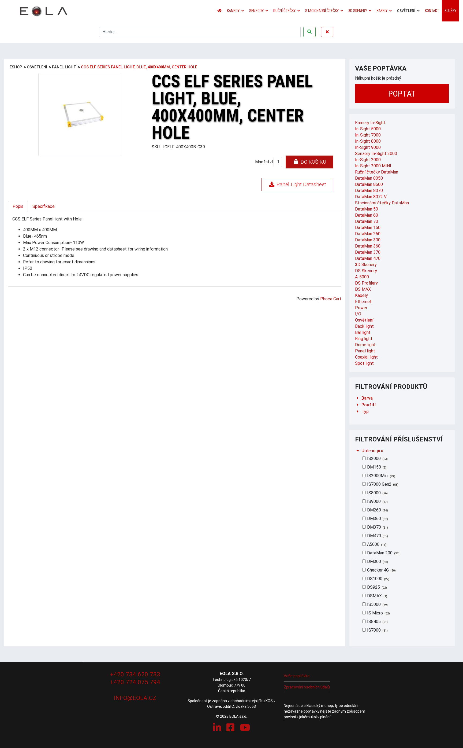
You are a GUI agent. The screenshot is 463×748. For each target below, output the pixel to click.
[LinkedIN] (217, 727)
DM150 (376, 467)
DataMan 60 (366, 215)
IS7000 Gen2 (382, 484)
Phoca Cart (330, 298)
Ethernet (363, 301)
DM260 (377, 510)
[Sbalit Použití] (357, 404)
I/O (358, 313)
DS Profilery (366, 283)
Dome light (365, 344)
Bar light (363, 332)
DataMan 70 (366, 221)
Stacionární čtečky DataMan (382, 202)
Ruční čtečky (284, 11)
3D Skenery (357, 11)
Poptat (402, 94)
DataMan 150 (367, 227)
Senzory (256, 11)
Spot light (364, 363)
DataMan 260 (367, 233)
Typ (365, 411)
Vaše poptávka (296, 676)
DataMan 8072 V (371, 196)
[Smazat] (327, 32)
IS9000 (377, 501)
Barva (367, 398)
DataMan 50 (366, 209)
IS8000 (377, 492)
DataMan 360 (367, 246)
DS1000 (377, 578)
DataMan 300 (367, 239)
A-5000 (362, 276)
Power (361, 307)
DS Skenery (366, 270)
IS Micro (378, 613)
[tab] (402, 398)
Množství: (264, 161)
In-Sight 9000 (368, 147)
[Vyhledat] (309, 32)
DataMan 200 (382, 552)
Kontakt (432, 11)
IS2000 (377, 458)
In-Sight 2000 (368, 159)
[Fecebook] (230, 727)
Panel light (365, 350)
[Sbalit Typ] (357, 411)
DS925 (376, 587)
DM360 (377, 518)
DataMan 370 (367, 252)
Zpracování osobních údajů (307, 687)
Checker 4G (381, 570)
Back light (364, 326)
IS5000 (377, 604)
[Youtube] (245, 727)
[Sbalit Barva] (357, 398)
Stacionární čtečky (322, 11)
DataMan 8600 (369, 184)
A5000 (376, 544)
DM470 (377, 535)
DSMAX (376, 595)
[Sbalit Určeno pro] (357, 450)
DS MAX (363, 289)
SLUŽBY (450, 11)
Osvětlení (406, 11)
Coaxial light (366, 357)
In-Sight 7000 (368, 135)
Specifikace (43, 206)
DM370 (377, 527)
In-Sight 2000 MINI (373, 165)
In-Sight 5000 (368, 128)
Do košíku (312, 162)
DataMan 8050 (369, 178)
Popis (18, 206)
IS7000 (377, 630)
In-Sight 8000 (368, 141)
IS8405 (377, 621)
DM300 (377, 561)
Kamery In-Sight (370, 122)
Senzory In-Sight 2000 (376, 153)
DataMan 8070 (369, 190)
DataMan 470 (367, 258)
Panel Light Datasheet (300, 184)
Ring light (363, 338)
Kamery (233, 11)
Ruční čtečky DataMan (376, 172)
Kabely (382, 11)
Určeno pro (372, 450)
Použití (368, 404)
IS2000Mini (380, 475)
